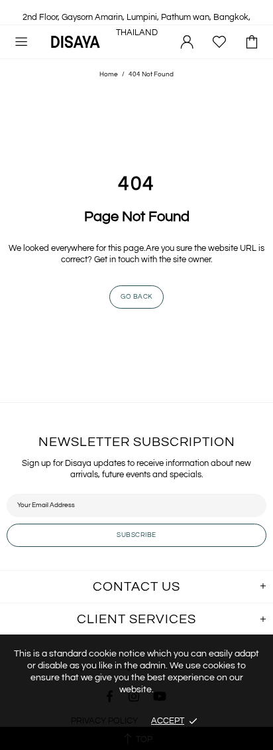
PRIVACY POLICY (104, 720)
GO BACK (136, 296)
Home (108, 74)
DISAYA (75, 41)
